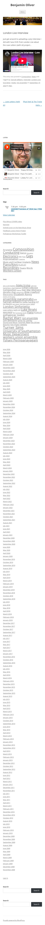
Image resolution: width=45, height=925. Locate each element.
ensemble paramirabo (18, 299)
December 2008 (8, 867)
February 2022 (8, 504)
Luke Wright (29, 309)
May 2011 (6, 800)
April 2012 (6, 778)
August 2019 (7, 568)
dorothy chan (9, 292)
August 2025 (7, 380)
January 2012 (7, 784)
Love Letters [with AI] (11, 310)
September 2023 (9, 450)
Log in (5, 878)
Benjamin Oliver (22, 5)
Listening (22, 259)
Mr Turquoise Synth (20, 313)
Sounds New (24, 322)
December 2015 (8, 684)
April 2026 (6, 355)
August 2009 (7, 845)
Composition (26, 76)
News (34, 76)
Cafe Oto (34, 286)
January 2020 (7, 556)
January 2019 (7, 587)
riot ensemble (22, 83)
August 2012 (7, 772)
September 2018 (9, 599)
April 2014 (6, 733)
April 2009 (6, 854)
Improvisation (10, 258)
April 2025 (6, 392)
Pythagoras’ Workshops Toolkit (14, 234)
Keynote (6, 224)
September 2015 (9, 693)
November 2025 (9, 370)
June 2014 (6, 727)
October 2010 (8, 818)
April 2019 (6, 577)
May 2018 (6, 608)
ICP (37, 302)
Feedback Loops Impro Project (14, 231)
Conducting (11, 252)
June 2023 (6, 459)
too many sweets (18, 324)
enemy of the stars (9, 297)
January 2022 (7, 507)
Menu (22, 12)
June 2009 (6, 848)
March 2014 (7, 736)
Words (29, 268)
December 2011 (8, 787)
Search (6, 189)
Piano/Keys (10, 265)
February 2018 (8, 617)
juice (33, 304)
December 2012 (8, 763)
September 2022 (9, 483)
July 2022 (6, 489)
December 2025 (8, 367)
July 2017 (6, 638)
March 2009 (7, 857)
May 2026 (6, 352)
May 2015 (6, 705)
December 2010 (8, 812)
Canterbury (7, 288)
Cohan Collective (30, 287)
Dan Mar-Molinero (31, 289)
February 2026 (8, 361)
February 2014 (8, 739)
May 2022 (6, 495)
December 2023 (8, 440)
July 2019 (6, 571)
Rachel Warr (12, 317)
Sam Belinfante (10, 320)
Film (20, 257)
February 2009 (8, 860)
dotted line (20, 292)
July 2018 (6, 602)
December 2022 (8, 474)
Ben (10, 86)
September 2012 (9, 769)
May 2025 (6, 389)
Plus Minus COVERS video (12, 221)
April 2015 (6, 708)
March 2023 (7, 468)
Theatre (23, 268)
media (13, 83)
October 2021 (8, 517)
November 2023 (9, 444)
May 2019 (6, 574)
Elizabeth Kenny (23, 294)
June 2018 (6, 605)
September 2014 (9, 724)
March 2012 (7, 781)
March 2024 (7, 431)
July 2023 (6, 456)
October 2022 (8, 480)
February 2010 (8, 830)
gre (35, 299)
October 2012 (8, 766)
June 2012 (6, 775)
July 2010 (6, 824)
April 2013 (6, 751)
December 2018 (8, 590)
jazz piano (15, 304)
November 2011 (9, 790)
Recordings (11, 268)
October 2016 (8, 660)
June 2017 (6, 641)
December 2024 (8, 404)
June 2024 (6, 422)
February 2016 (8, 681)
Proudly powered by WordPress (14, 920)
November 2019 (9, 559)
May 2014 (6, 730)
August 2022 (7, 486)
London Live (35, 79)
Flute (24, 257)
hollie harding (29, 301)
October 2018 (8, 596)
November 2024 (9, 407)
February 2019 (8, 584)
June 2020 (6, 547)
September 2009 (9, 842)
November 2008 (9, 870)
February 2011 (8, 809)
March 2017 (7, 650)
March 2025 (7, 395)
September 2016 (9, 663)
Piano (30, 312)
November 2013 (9, 745)
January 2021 (7, 535)
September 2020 (9, 544)
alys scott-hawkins (9, 286)
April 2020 (6, 553)
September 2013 (9, 748)
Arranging (7, 249)
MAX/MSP (7, 312)
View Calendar (9, 215)
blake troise (23, 285)
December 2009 (8, 836)
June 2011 (6, 797)
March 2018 (7, 614)
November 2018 (9, 593)
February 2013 (8, 757)
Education (30, 253)
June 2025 (6, 386)
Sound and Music (10, 322)
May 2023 (6, 462)
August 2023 (7, 453)
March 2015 (7, 711)
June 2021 (6, 529)
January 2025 (7, 401)
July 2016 (6, 669)
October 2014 (8, 720)
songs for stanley (25, 320)
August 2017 (7, 635)
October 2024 (8, 410)
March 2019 (7, 580)
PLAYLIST (22, 265)
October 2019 (8, 562)
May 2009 (6, 851)
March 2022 (7, 501)
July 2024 (6, 419)
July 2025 (6, 383)
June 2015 (6, 702)
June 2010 (6, 827)
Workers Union (12, 270)
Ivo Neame (7, 304)
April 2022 (6, 498)
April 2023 (6, 465)
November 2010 (9, 815)
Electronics (10, 256)
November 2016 (9, 657)
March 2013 (7, 754)
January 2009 (7, 863)
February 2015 (8, 714)
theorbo (6, 324)
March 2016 (7, 678)
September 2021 (9, 520)
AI (9, 79)
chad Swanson (16, 288)
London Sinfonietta (16, 306)
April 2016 (6, 675)
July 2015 (6, 699)
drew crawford (32, 292)
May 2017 (6, 644)
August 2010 (7, 821)
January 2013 (7, 760)
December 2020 (8, 538)
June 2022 (6, 492)
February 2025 (8, 398)
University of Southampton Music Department (21, 332)
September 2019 (9, 565)
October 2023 (8, 447)
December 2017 (8, 623)
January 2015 (7, 717)
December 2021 (8, 510)
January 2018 (7, 620)
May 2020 (6, 550)
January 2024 (7, 437)
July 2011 (6, 793)
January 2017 (7, 654)
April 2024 (6, 428)
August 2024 (7, 416)
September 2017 (9, 632)
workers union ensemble (20, 337)
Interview (27, 79)
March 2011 (7, 806)
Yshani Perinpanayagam (20, 340)
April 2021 (6, 532)
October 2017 (8, 629)
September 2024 (9, 413)
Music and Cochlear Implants (17, 262)
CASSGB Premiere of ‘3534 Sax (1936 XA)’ (26, 210)
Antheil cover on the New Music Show (17, 227)
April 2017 (6, 647)
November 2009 (9, 839)
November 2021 (9, 514)
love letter (6, 83)
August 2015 (7, 696)
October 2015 (8, 690)
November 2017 (9, 626)
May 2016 (6, 672)
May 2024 (6, 425)
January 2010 (7, 833)
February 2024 (8, 434)
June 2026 (6, 349)
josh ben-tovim (25, 304)
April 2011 (6, 803)
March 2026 (7, 358)
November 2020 (9, 541)
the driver (35, 322)
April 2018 (6, 611)
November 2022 (9, 477)
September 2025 (9, 377)
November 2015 (9, 687)
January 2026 (7, 364)
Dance (23, 252)
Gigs (29, 255)
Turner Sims (13, 327)
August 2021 (7, 523)
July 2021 (6, 526)
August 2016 (7, 666)
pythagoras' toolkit (13, 315)
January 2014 (7, 742)
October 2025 (8, 374)
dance (19, 290)
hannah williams (17, 79)
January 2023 (7, 471)
